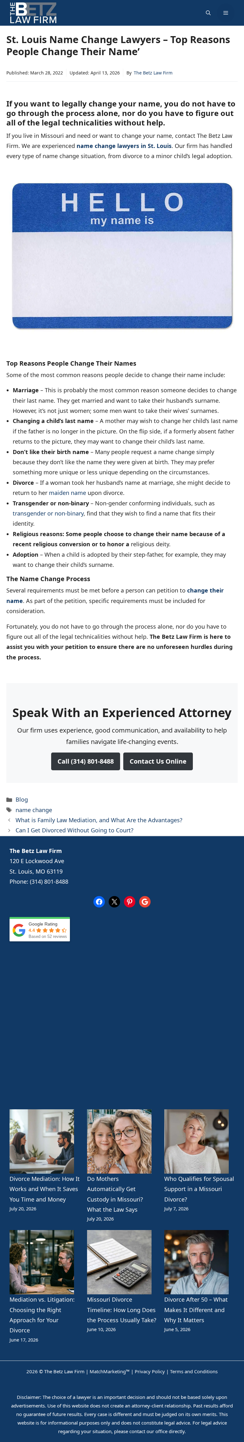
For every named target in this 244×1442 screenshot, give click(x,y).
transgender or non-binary (48, 513)
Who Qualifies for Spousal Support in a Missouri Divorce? (199, 1189)
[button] (208, 12)
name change (34, 810)
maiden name (68, 493)
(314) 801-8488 (49, 881)
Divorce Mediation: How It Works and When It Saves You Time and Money (45, 1189)
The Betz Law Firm (153, 73)
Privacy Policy (150, 1371)
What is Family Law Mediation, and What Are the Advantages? (99, 820)
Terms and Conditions (194, 1371)
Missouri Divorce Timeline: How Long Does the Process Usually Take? (121, 1310)
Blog (22, 799)
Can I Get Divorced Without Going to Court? (74, 830)
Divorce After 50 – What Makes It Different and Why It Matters (196, 1310)
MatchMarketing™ (110, 1371)
